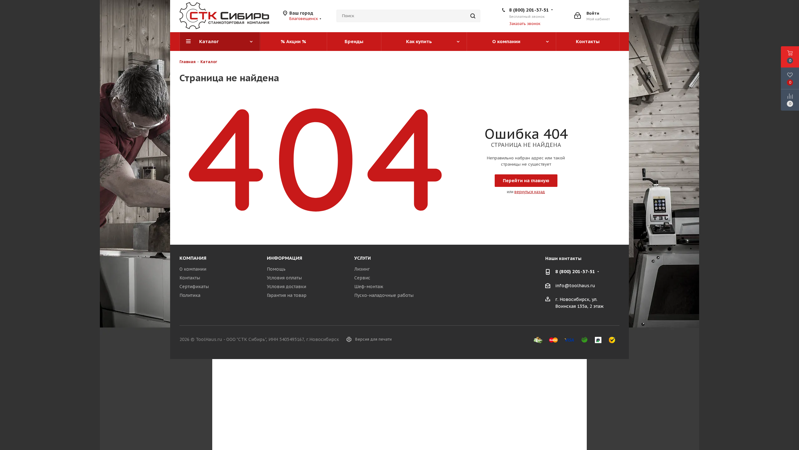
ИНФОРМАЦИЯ (284, 258)
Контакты (189, 278)
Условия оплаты (284, 278)
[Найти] (472, 16)
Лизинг (362, 269)
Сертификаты (194, 286)
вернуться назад (529, 191)
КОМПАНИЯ (192, 258)
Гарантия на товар (286, 295)
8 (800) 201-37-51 (529, 10)
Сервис (362, 278)
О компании (192, 269)
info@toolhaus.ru (575, 285)
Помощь (276, 269)
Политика (189, 295)
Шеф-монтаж (368, 286)
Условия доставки (286, 286)
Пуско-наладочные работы (384, 295)
